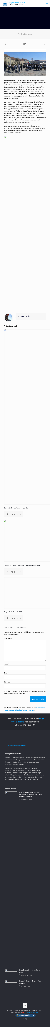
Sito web (7, 682)
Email (6, 673)
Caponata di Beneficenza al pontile (16, 508)
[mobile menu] (47, 3)
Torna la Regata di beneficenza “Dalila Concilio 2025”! (22, 565)
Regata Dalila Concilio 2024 (13, 612)
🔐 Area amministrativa (25, 1015)
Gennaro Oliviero (25, 316)
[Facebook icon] (24, 1019)
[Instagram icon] (26, 1019)
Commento (8, 638)
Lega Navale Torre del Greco (17, 745)
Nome (6, 664)
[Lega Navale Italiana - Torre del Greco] (15, 3)
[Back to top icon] (25, 1005)
